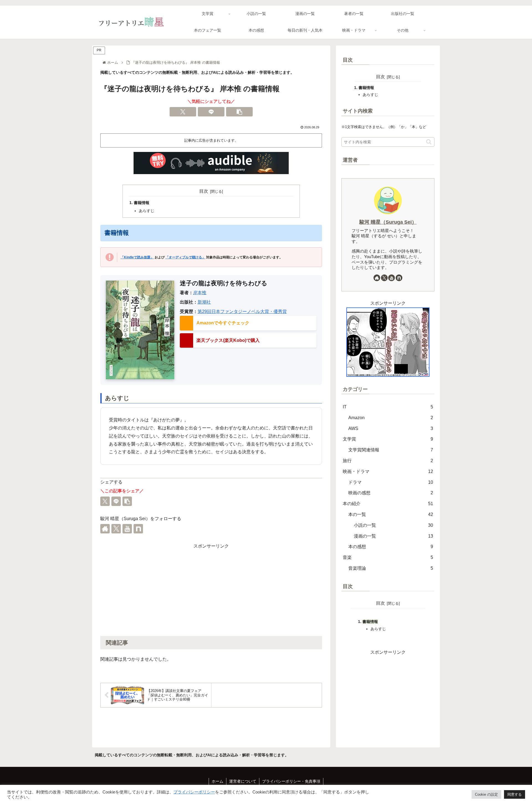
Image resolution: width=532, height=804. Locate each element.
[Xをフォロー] (116, 528)
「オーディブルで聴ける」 (185, 257)
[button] (239, 111)
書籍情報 (141, 202)
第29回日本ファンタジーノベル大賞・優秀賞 (242, 311)
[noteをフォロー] (138, 528)
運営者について (242, 781)
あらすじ (146, 210)
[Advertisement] (211, 589)
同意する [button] (514, 794)
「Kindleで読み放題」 (137, 257)
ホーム (217, 781)
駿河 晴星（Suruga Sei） (388, 222)
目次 (203, 191)
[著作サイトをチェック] (105, 528)
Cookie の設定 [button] (486, 794)
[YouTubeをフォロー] (127, 528)
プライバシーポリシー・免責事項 (291, 781)
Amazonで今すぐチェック (222, 322)
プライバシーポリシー (194, 792)
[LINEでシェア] (211, 111)
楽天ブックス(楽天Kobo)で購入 (228, 340)
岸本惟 (199, 292)
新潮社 (204, 302)
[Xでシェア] (183, 111)
